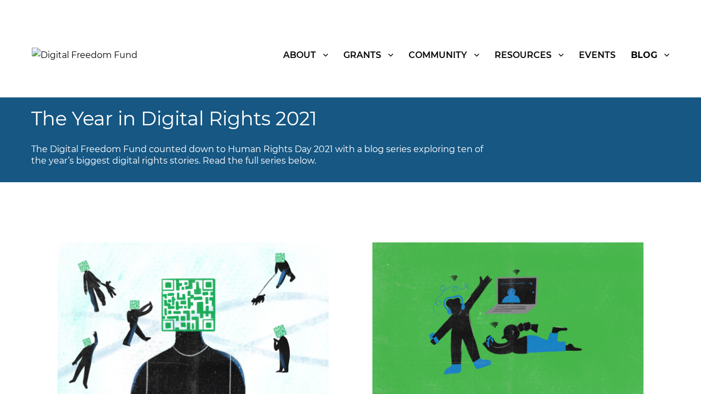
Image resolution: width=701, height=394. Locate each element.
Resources (523, 55)
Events (597, 55)
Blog (644, 55)
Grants (362, 55)
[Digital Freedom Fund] (84, 54)
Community (438, 55)
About (299, 55)
